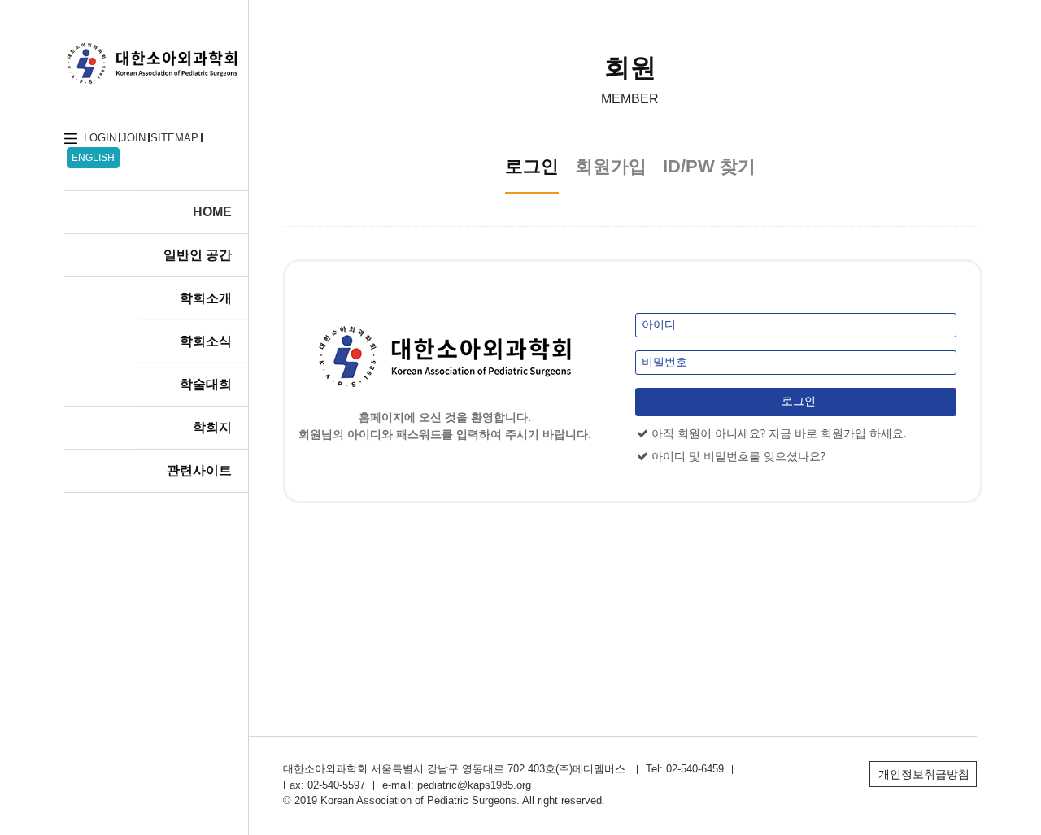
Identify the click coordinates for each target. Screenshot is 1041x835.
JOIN (133, 138)
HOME (212, 212)
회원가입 (611, 166)
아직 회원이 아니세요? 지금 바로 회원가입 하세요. (777, 433)
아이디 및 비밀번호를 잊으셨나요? (736, 455)
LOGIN (100, 138)
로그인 (532, 166)
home (70, 138)
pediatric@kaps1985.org (474, 785)
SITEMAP (174, 138)
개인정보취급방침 (923, 774)
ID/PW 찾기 (709, 166)
